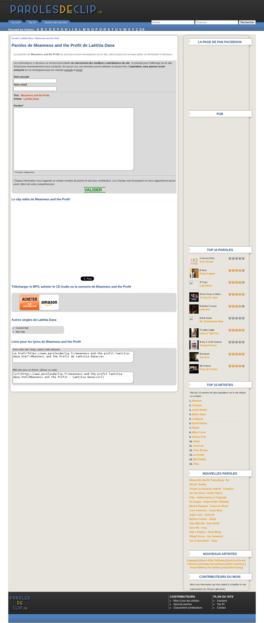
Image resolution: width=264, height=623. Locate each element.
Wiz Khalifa (199, 459)
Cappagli (192, 560)
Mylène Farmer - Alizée (202, 519)
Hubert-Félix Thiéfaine (212, 560)
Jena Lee (198, 445)
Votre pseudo (21, 76)
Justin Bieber (199, 409)
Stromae (197, 405)
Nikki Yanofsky (235, 564)
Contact (221, 607)
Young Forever (208, 345)
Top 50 (32, 22)
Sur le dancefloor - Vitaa (203, 540)
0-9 (142, 29)
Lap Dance (206, 285)
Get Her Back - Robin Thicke (206, 493)
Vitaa (196, 463)
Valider (93, 190)
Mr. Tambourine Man (211, 321)
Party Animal (207, 273)
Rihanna (197, 400)
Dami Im (231, 560)
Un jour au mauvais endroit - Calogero (211, 488)
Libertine (205, 309)
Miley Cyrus (199, 432)
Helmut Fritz (199, 436)
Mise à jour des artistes (186, 600)
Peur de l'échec (209, 369)
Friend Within (197, 567)
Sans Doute (206, 261)
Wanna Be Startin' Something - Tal (209, 480)
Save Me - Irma (198, 527)
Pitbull (195, 427)
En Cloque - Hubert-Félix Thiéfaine (209, 501)
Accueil (15, 22)
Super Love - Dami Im (201, 514)
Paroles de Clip (56, 14)
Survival (204, 357)
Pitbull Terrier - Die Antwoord (206, 536)
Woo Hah (20, 332)
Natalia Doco (208, 564)
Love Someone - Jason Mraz (206, 510)
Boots (221, 564)
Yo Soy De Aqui (209, 297)
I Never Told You (209, 333)
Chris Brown (200, 450)
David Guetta (199, 423)
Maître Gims (199, 414)
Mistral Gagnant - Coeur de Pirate (208, 506)
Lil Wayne (197, 419)
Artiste (18, 98)
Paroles (19, 105)
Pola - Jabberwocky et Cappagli (207, 497)
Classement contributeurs (187, 607)
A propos (222, 600)
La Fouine (198, 454)
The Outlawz (214, 567)
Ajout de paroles (182, 604)
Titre (16, 95)
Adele (196, 441)
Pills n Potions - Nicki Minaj (205, 532)
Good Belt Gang (232, 567)
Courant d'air (22, 328)
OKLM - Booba (197, 484)
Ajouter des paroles (55, 22)
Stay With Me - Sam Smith (204, 523)
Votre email (20, 84)
